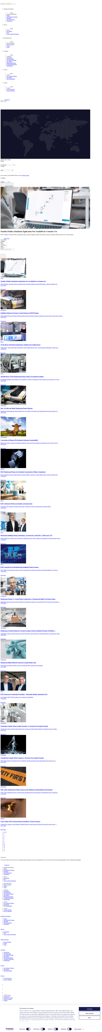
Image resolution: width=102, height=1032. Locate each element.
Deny (89, 1017)
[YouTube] (5, 988)
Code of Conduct (8, 999)
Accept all (89, 1009)
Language (3, 178)
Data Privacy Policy (8, 997)
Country (2, 166)
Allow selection (90, 1013)
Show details (77, 1029)
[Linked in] (5, 984)
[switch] (43, 1029)
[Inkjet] (3, 246)
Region (2, 161)
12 (4, 847)
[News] (3, 242)
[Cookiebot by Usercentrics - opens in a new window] (9, 1029)
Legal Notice (7, 996)
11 (4, 845)
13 (4, 849)
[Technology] (3, 245)
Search (2, 248)
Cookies (5, 1000)
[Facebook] (5, 992)
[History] (3, 244)
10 (4, 844)
